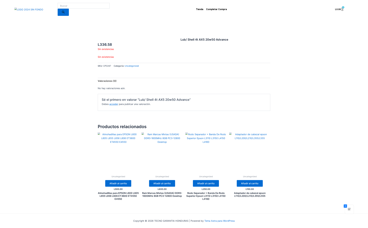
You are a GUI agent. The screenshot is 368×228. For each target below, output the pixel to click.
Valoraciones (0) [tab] (107, 80)
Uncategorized (132, 66)
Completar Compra (216, 9)
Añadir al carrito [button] (118, 183)
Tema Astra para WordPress (219, 220)
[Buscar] (63, 12)
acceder (113, 104)
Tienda (199, 9)
